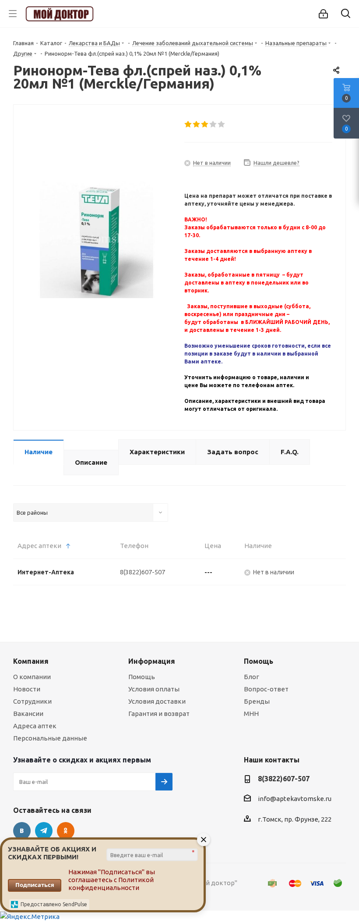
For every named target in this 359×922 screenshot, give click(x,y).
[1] (188, 124)
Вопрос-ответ (266, 689)
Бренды (257, 701)
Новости (26, 689)
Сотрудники (32, 701)
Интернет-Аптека (46, 572)
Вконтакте (22, 831)
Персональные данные (50, 738)
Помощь (141, 676)
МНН (251, 713)
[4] (213, 124)
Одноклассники (65, 831)
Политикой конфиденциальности (111, 883)
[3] (205, 124)
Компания (31, 661)
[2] (197, 124)
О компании (32, 676)
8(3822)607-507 (142, 572)
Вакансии (28, 713)
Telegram (44, 831)
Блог (251, 676)
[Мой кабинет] (323, 14)
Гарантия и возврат (159, 713)
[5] (222, 124)
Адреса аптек (34, 726)
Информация (151, 661)
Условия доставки (157, 701)
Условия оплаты (154, 689)
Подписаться (34, 885)
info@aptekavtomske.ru (294, 799)
